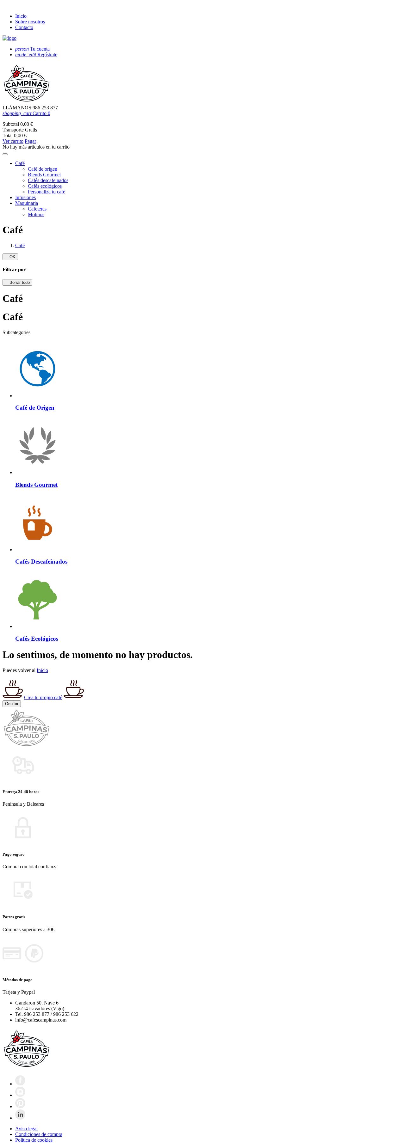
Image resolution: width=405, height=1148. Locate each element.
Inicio (21, 16)
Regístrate (36, 54)
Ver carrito (13, 141)
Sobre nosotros (30, 21)
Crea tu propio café (43, 697)
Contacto (24, 27)
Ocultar (11, 703)
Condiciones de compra (38, 1134)
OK (10, 256)
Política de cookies (34, 1140)
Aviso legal (26, 1128)
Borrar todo (17, 282)
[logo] (9, 38)
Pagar (30, 141)
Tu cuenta (32, 49)
